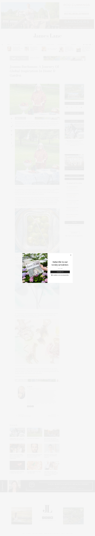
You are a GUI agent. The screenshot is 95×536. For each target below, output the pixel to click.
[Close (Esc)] (70, 255)
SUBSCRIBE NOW (60, 271)
